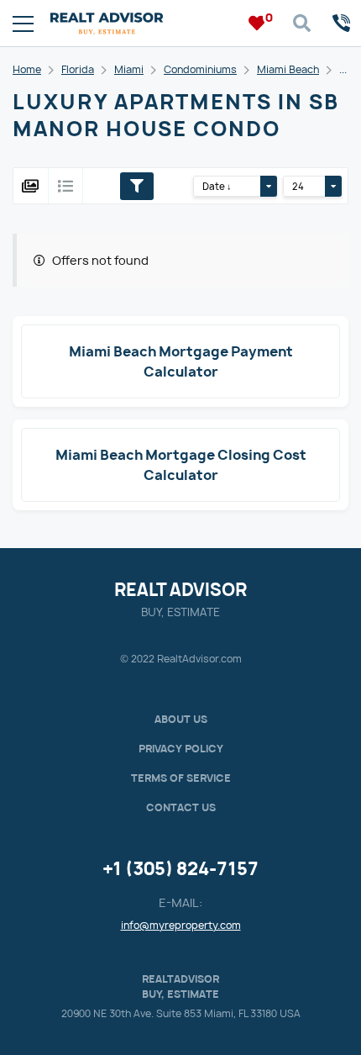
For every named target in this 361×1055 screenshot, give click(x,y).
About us (180, 719)
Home (27, 69)
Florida (77, 69)
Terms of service (181, 778)
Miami (129, 69)
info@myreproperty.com (181, 925)
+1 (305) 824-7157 (180, 869)
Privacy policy (181, 748)
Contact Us (181, 807)
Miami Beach (288, 69)
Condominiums (200, 69)
